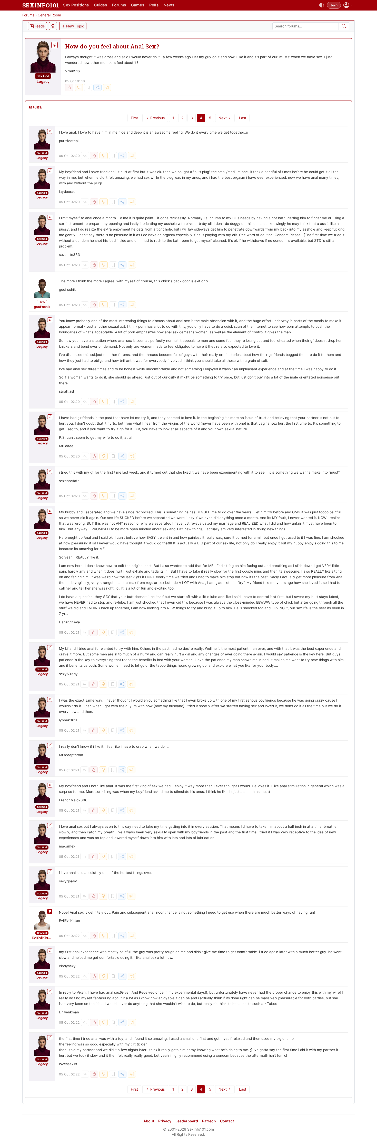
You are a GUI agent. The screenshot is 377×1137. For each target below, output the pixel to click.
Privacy (164, 1121)
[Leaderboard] (53, 26)
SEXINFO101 (40, 5)
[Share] (97, 87)
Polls (153, 5)
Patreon (209, 1121)
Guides (100, 5)
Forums (119, 5)
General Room (49, 15)
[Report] (107, 87)
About (148, 1121)
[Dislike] (79, 87)
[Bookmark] (88, 87)
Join (334, 5)
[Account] (348, 5)
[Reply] (85, 155)
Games (137, 5)
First (134, 118)
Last (242, 118)
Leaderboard (186, 1121)
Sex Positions (76, 5)
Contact (227, 1121)
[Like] (69, 87)
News (169, 5)
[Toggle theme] (321, 5)
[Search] (344, 26)
